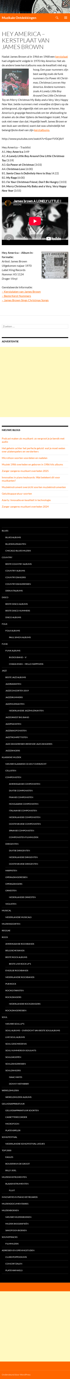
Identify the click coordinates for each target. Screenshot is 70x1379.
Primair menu (65, 17)
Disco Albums (13, 617)
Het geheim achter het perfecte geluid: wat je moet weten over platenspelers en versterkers (33, 450)
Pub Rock (10, 983)
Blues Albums (13, 537)
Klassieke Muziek (11, 757)
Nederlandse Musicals (18, 917)
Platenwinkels (13, 1270)
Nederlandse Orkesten (22, 897)
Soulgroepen (13, 1057)
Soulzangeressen (15, 1063)
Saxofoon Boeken (16, 1230)
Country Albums (15, 570)
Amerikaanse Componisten (24, 784)
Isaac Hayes (15, 1077)
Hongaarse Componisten (23, 804)
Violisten (10, 903)
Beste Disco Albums (16, 604)
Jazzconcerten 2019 (17, 690)
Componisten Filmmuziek (23, 837)
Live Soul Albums (15, 1037)
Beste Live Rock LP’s (20, 963)
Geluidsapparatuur (13, 1103)
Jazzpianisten (13, 724)
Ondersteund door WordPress (16, 1374)
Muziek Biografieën (17, 1223)
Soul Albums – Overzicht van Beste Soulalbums (32, 1030)
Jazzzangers (12, 750)
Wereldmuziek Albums (18, 1097)
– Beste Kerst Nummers (16, 296)
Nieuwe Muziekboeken (18, 1217)
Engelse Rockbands (16, 970)
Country (7, 557)
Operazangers (13, 883)
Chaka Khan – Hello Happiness (26, 664)
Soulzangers (13, 1070)
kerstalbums (41, 130)
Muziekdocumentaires (15, 1203)
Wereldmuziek (10, 1090)
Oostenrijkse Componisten (25, 824)
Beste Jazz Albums (15, 677)
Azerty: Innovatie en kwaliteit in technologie (26, 500)
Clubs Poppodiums (16, 1257)
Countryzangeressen (18, 584)
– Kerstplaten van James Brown (21, 291)
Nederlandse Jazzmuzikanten (26, 710)
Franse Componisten (21, 797)
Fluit (12, 1190)
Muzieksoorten (11, 923)
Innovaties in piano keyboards (20, 1197)
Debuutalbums (14, 590)
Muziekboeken (10, 1210)
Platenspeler (12, 1130)
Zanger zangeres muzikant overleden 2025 (25, 470)
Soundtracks (9, 1237)
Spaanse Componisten (21, 830)
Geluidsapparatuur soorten (17, 493)
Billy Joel (10, 1170)
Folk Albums (12, 630)
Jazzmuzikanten (14, 704)
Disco (5, 597)
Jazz (4, 670)
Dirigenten (11, 843)
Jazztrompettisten (16, 737)
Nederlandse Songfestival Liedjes (25, 1143)
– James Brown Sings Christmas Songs (25, 300)
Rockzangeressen (15, 1010)
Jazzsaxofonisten (16, 730)
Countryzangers (15, 577)
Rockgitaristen (14, 990)
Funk (5, 644)
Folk (4, 624)
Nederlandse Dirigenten (23, 857)
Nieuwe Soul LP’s (14, 1023)
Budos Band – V (17, 657)
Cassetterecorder (16, 1117)
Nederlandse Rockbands (19, 977)
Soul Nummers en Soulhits (20, 1050)
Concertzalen (13, 1263)
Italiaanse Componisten (23, 810)
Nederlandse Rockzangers (24, 1003)
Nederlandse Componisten (24, 817)
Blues (5, 530)
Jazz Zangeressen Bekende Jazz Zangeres (28, 744)
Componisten (13, 777)
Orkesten (11, 890)
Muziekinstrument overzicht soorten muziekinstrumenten (34, 487)
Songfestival (9, 1137)
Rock (5, 937)
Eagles (9, 1157)
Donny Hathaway (19, 1083)
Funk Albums (12, 650)
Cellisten (10, 770)
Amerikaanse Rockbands (19, 943)
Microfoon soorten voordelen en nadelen (24, 457)
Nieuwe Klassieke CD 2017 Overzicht (25, 764)
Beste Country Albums (18, 564)
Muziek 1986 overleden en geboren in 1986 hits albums (32, 464)
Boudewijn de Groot (17, 1163)
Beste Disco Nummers (17, 610)
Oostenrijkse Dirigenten (23, 863)
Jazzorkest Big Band (17, 717)
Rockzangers (13, 997)
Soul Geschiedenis (16, 1043)
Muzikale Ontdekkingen (19, 18)
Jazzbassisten (13, 684)
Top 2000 (6, 1150)
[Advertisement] (35, 382)
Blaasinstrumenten (17, 1183)
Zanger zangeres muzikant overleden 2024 (25, 506)
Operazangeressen (16, 877)
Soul (4, 1017)
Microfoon (12, 1123)
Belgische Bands (14, 950)
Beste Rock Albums (16, 957)
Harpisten (11, 870)
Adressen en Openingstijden (18, 1250)
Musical (6, 910)
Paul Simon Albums (20, 637)
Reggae (6, 930)
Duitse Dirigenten (19, 850)
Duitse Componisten (21, 790)
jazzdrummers (14, 697)
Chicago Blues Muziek (18, 550)
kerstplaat (61, 56)
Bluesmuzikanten (15, 544)
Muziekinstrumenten (14, 1177)
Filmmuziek (12, 1243)
